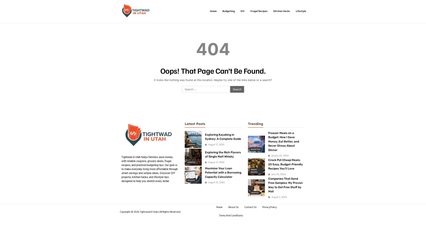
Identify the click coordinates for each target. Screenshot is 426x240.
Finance (191, 180)
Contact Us (250, 207)
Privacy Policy (269, 207)
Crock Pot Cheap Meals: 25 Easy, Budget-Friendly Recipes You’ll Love (285, 164)
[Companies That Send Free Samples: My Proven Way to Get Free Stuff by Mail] (256, 187)
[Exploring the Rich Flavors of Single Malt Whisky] (193, 157)
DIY (243, 11)
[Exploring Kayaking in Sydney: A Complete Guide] (193, 139)
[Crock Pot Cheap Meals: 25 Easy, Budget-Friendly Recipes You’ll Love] (256, 167)
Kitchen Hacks (281, 11)
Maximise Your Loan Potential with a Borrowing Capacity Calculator (223, 172)
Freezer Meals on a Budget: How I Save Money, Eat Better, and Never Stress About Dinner (283, 141)
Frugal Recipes (259, 11)
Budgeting (228, 11)
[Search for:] (205, 89)
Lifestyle (301, 11)
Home (213, 11)
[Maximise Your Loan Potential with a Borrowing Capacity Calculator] (193, 175)
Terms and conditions (231, 216)
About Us (233, 207)
